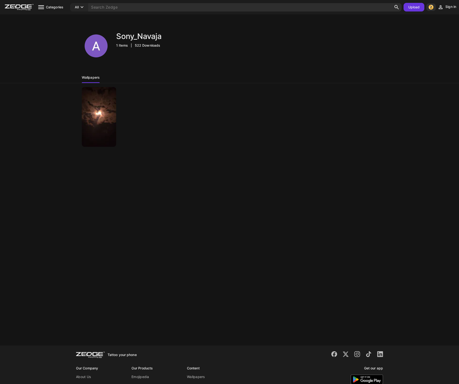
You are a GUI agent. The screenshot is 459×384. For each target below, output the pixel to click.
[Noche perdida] (99, 117)
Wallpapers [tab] (91, 77)
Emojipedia (140, 377)
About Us (83, 377)
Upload (414, 7)
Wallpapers (196, 377)
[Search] (396, 7)
